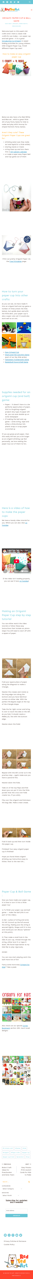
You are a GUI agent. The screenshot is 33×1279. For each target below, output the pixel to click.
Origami (15, 23)
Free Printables (16, 261)
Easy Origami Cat (12, 352)
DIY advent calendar (18, 152)
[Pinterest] (10, 2)
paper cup (25, 1152)
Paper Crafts (23, 23)
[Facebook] (3, 2)
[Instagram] (7, 2)
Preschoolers (16, 26)
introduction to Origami (11, 41)
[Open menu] (31, 10)
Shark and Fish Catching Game (17, 355)
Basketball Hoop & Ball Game (16, 362)
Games (17, 1148)
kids (24, 1148)
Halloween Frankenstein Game (17, 360)
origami (6, 1152)
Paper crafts (15, 1152)
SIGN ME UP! (16, 1215)
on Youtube (23, 581)
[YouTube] (18, 2)
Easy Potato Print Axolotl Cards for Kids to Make (25, 1169)
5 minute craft (8, 1148)
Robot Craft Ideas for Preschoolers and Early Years (8, 1169)
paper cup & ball (8, 1157)
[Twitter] (14, 2)
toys (28, 1157)
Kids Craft (8, 23)
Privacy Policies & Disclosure (15, 1241)
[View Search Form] (29, 2)
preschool (20, 1157)
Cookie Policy (9, 1244)
